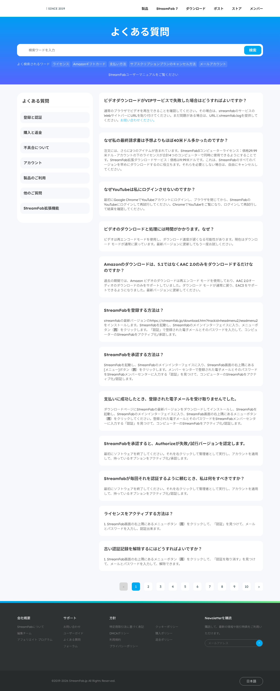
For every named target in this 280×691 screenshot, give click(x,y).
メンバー (256, 9)
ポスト (219, 9)
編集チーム (24, 633)
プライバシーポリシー (123, 646)
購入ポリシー (164, 633)
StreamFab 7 (167, 9)
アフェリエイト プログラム (34, 640)
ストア (237, 9)
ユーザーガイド (73, 633)
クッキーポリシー (166, 627)
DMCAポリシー (119, 633)
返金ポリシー (164, 640)
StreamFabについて (30, 627)
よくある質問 (72, 640)
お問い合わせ (72, 627)
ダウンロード (196, 9)
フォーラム (70, 646)
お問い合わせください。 (138, 120)
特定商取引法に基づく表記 (126, 627)
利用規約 (115, 640)
